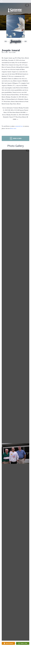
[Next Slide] (27, 453)
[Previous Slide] (3, 453)
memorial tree (19, 126)
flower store (13, 128)
